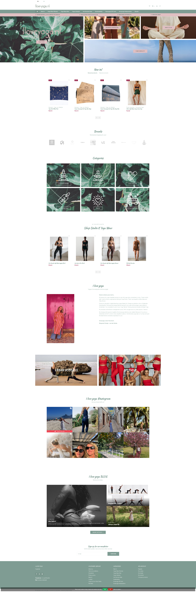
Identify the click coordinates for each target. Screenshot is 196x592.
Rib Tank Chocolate (78, 263)
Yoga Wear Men (65, 11)
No (110, 589)
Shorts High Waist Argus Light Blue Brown (109, 109)
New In (43, 11)
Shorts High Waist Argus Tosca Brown (134, 109)
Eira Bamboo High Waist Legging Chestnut (57, 263)
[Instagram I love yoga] (39, 574)
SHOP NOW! (42, 42)
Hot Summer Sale (87, 11)
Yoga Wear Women (53, 11)
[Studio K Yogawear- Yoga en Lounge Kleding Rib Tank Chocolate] (85, 248)
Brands (136, 11)
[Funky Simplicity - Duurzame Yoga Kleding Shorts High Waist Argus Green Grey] (85, 93)
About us (91, 569)
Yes (105, 589)
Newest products (92, 73)
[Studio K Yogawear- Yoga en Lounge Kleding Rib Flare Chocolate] (111, 248)
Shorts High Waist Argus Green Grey (82, 109)
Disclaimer (91, 573)
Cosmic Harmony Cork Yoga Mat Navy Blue (58, 109)
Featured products (103, 73)
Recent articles (97, 532)
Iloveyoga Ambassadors (125, 11)
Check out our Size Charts (95, 581)
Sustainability (98, 11)
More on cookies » (117, 589)
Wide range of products (125, 14)
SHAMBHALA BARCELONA (112, 27)
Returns (90, 577)
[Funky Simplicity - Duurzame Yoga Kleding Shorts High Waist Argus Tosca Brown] (137, 93)
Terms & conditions (93, 571)
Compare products (143, 577)
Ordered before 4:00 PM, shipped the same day (48, 14)
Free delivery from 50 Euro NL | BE (89, 14)
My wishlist (141, 575)
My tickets (140, 573)
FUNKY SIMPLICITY (140, 51)
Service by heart (156, 14)
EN (38, 1)
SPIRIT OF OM (168, 27)
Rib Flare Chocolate (104, 263)
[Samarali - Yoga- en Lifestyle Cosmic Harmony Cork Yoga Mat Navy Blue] (59, 93)
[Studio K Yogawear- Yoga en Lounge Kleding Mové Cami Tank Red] (137, 248)
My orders (140, 571)
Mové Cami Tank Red (130, 263)
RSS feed (91, 583)
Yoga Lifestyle (76, 11)
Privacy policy (92, 575)
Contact (90, 579)
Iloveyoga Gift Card (111, 11)
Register (140, 569)
